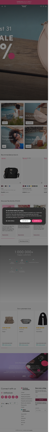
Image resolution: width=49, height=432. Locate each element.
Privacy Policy (21, 217)
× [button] (43, 208)
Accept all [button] (37, 220)
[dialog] (24, 216)
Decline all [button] (25, 220)
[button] (10, 221)
